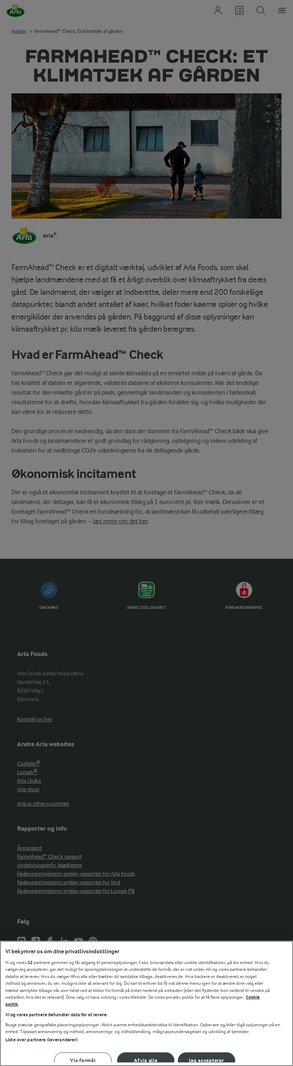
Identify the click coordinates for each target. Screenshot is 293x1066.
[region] (146, 1003)
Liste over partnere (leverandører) (41, 1039)
